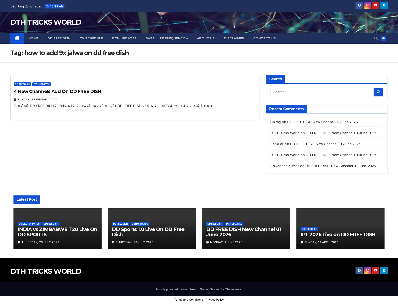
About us (206, 38)
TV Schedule (91, 38)
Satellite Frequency (166, 38)
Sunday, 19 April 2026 (322, 242)
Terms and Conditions (188, 299)
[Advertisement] (199, 295)
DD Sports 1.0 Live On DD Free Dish (148, 231)
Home (33, 38)
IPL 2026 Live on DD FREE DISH (338, 234)
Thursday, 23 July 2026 (40, 242)
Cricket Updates (29, 224)
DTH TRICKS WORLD (45, 22)
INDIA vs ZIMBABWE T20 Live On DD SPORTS (57, 231)
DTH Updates (124, 38)
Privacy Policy (215, 299)
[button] (376, 38)
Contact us (264, 38)
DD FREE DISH (59, 38)
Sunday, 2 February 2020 (37, 99)
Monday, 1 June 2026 (226, 242)
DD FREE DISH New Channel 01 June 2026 (322, 122)
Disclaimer (234, 38)
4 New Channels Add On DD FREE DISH (57, 91)
